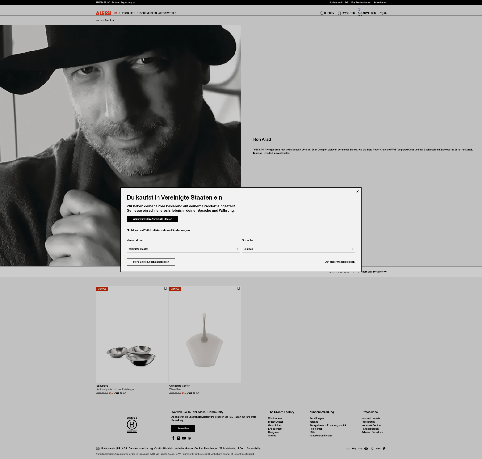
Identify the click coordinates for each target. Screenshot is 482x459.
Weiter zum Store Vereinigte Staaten (152, 219)
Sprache (247, 240)
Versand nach (136, 240)
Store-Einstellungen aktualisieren (151, 261)
